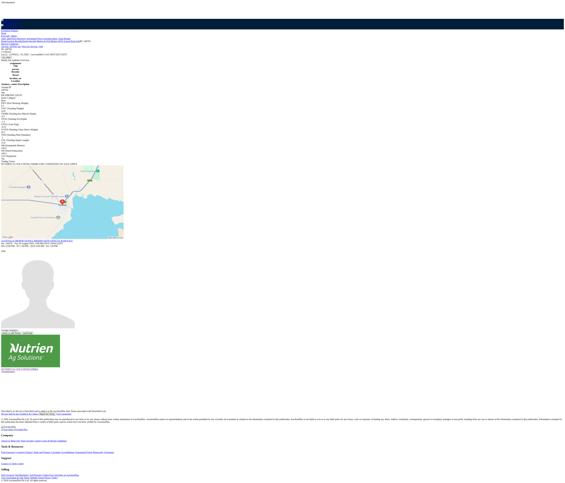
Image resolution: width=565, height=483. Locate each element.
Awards (29, 441)
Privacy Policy (51, 478)
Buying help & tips (10, 414)
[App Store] (7, 429)
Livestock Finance (9, 30)
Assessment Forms (83, 452)
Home (4, 41)
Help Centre (18, 463)
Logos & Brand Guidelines (54, 441)
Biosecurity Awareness (103, 452)
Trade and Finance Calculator (47, 452)
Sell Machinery (22, 475)
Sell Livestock (7, 475)
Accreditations (67, 452)
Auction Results (14, 41)
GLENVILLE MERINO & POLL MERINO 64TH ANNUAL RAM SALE (37, 241)
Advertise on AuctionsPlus (66, 475)
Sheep (25, 41)
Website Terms (37, 478)
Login (4, 22)
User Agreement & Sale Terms (15, 478)
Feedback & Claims (28, 414)
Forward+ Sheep (9, 36)
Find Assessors (8, 452)
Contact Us (6, 463)
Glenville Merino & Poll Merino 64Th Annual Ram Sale (54, 41)
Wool (3, 33)
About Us (5, 441)
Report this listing (47, 414)
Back (9, 44)
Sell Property (36, 475)
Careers (37, 441)
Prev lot (11, 46)
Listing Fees (48, 475)
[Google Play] (21, 429)
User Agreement (63, 414)
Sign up (11, 22)
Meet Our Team (18, 441)
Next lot (32, 46)
